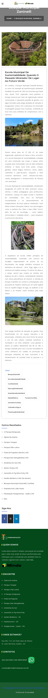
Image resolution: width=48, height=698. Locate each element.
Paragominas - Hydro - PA (14, 626)
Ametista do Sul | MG (12, 463)
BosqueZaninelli (14, 374)
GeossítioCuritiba (14, 402)
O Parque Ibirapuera (12, 432)
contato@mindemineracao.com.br (15, 668)
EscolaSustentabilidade (16, 379)
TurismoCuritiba (31, 398)
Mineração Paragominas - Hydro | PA (19, 494)
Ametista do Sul (10, 608)
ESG (5, 499)
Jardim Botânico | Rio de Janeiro (17, 478)
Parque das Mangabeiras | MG (16, 458)
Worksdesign (39, 688)
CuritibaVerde (13, 384)
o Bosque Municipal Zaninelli (28, 18)
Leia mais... (30, 560)
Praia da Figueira (10, 599)
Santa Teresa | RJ (11, 468)
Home (9, 18)
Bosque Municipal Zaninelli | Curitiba (19, 483)
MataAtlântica (13, 398)
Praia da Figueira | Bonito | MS (16, 453)
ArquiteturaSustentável (16, 393)
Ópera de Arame (10, 437)
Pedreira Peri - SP (11, 622)
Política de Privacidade (25, 692)
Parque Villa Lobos (11, 447)
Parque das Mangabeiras (14, 603)
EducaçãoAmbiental (15, 388)
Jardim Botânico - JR (12, 617)
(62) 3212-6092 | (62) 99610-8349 (14, 660)
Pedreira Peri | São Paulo (14, 489)
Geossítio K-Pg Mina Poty (14, 613)
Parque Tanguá (10, 442)
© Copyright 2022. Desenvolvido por (18, 688)
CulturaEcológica (14, 407)
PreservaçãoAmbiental (16, 412)
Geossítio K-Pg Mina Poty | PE (16, 473)
